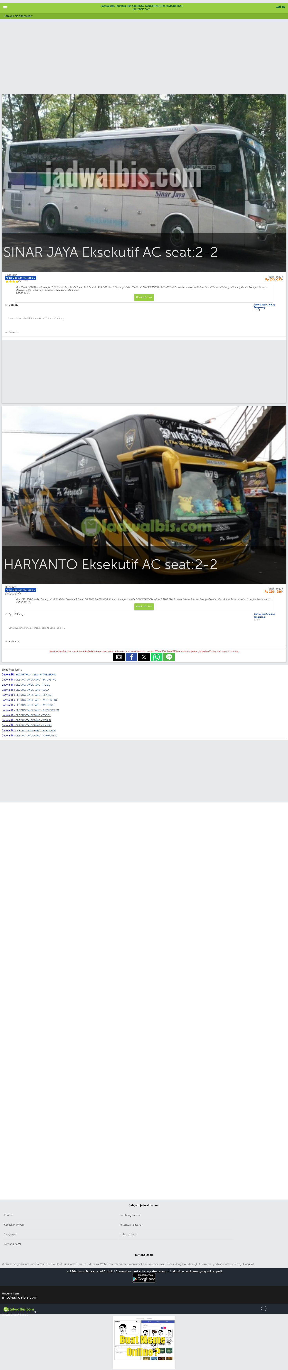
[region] (144, 62)
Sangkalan (10, 1234)
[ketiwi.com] (144, 1368)
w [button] (157, 654)
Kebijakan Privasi (14, 1224)
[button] (5, 8)
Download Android (144, 1284)
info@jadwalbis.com (19, 1297)
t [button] (144, 654)
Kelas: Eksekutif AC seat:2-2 (20, 277)
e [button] (119, 654)
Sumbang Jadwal (130, 1215)
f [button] (131, 654)
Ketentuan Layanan (131, 1224)
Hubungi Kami (128, 1234)
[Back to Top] (263, 1310)
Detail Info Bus (144, 297)
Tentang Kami (12, 1243)
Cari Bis (280, 6)
